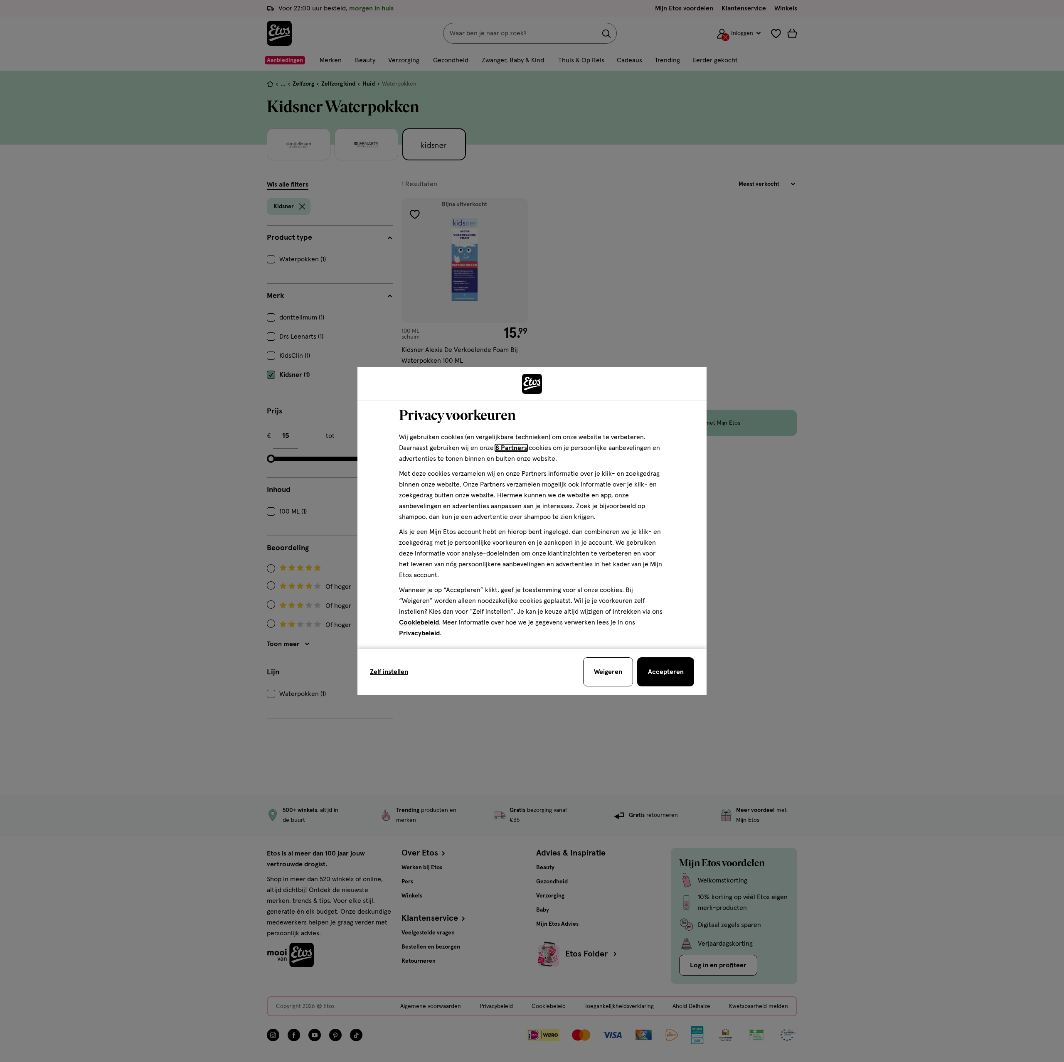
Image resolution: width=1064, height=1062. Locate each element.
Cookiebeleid (419, 622)
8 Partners (511, 448)
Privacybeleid (419, 633)
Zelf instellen (389, 672)
